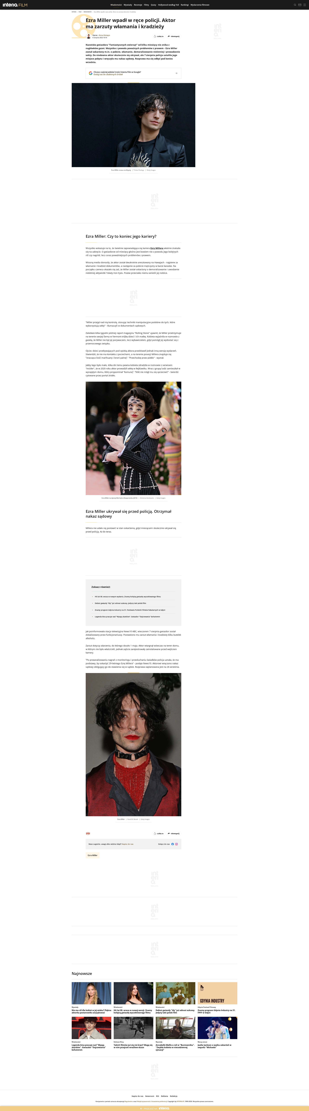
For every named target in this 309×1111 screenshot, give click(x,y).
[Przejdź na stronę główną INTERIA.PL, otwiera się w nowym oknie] (10, 5)
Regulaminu (129, 1101)
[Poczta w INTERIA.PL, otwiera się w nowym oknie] (299, 5)
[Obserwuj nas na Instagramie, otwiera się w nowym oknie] (176, 844)
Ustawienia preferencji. (159, 1101)
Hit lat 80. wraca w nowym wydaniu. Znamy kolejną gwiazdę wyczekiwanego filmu (128, 596)
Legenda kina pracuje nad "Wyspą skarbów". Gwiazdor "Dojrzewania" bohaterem (127, 616)
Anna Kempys (104, 35)
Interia (74, 12)
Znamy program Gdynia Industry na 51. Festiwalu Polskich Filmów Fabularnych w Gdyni (130, 610)
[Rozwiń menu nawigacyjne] (304, 5)
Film (80, 12)
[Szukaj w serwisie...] (295, 5)
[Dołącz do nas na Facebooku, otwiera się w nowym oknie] (173, 844)
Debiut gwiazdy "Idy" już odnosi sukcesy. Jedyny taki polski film (120, 603)
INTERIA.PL (180, 1101)
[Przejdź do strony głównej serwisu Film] (23, 5)
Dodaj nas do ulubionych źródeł (117, 74)
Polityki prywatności (144, 1101)
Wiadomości (88, 12)
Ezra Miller (92, 855)
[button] (116, 5)
